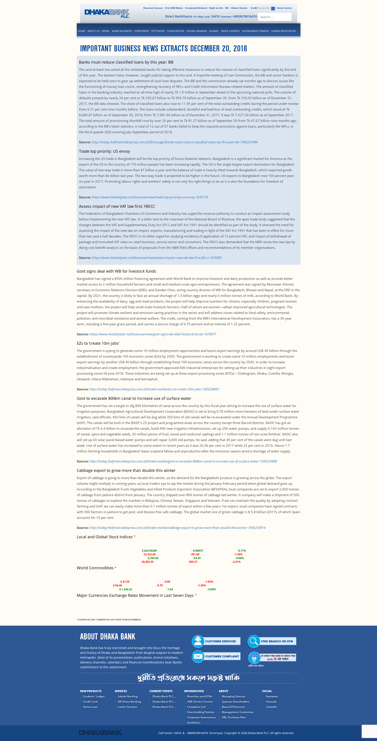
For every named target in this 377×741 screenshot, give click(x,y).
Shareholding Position (201, 712)
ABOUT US (93, 31)
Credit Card (90, 701)
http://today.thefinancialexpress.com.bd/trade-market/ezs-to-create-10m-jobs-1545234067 (154, 389)
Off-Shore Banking (129, 701)
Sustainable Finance (255, 31)
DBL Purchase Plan (234, 717)
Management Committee (238, 712)
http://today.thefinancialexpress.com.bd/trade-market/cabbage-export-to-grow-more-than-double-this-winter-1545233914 (178, 527)
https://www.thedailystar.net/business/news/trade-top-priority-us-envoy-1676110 (150, 197)
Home (81, 31)
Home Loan (90, 707)
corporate (141, 31)
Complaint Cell (196, 707)
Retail (106, 31)
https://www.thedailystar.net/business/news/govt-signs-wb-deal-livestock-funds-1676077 (153, 334)
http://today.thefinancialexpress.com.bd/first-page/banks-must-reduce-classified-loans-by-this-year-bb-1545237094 (175, 142)
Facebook (271, 696)
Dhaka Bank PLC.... (164, 701)
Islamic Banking (128, 696)
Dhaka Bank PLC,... (164, 696)
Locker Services (127, 707)
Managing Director (233, 696)
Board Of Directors (233, 707)
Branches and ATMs (199, 696)
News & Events (230, 31)
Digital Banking (197, 31)
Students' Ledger (94, 696)
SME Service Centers (200, 701)
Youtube (271, 701)
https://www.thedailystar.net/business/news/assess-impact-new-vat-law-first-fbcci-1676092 (157, 257)
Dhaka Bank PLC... (164, 707)
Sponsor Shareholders (236, 701)
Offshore (158, 31)
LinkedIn (271, 707)
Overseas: (239, 16)
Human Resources (283, 31)
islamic (214, 31)
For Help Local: (206, 16)
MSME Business (122, 31)
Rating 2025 (260, 7)
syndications (175, 31)
